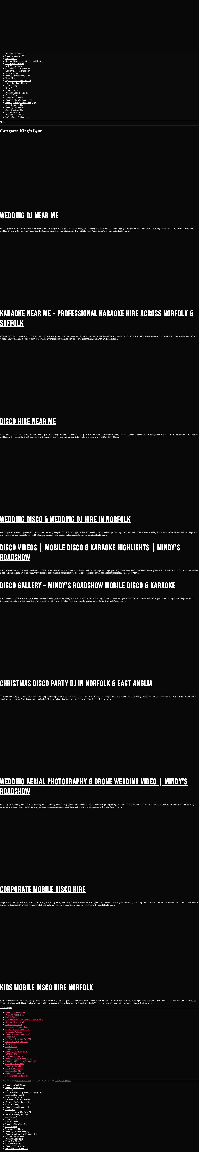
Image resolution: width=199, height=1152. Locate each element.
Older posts (6, 1007)
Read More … (123, 231)
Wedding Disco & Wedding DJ (18, 100)
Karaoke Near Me (13, 112)
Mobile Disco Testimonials (16, 117)
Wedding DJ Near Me (14, 115)
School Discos (11, 90)
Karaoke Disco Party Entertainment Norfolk (24, 61)
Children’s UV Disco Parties (17, 68)
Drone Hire (10, 78)
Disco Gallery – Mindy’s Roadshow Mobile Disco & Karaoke (88, 586)
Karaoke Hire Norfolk (14, 63)
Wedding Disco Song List (16, 93)
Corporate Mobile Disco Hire (17, 71)
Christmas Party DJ (13, 73)
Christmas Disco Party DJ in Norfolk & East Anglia (76, 684)
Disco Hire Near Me (14, 110)
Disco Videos (11, 88)
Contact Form (11, 95)
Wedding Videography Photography (20, 102)
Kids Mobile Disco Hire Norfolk (46, 988)
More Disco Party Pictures (16, 83)
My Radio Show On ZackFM (18, 80)
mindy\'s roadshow (63, 1080)
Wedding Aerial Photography (17, 76)
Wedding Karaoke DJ (14, 56)
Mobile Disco (11, 58)
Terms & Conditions (14, 97)
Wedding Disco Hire (14, 107)
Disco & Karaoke (23, 1080)
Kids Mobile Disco (13, 66)
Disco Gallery (11, 85)
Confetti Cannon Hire (14, 105)
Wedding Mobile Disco (15, 54)
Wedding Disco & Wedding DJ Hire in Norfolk (65, 519)
